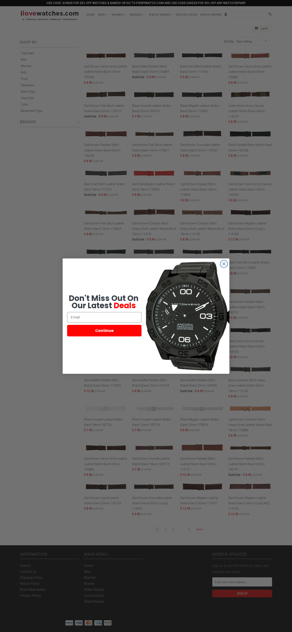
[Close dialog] (224, 264)
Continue (104, 330)
